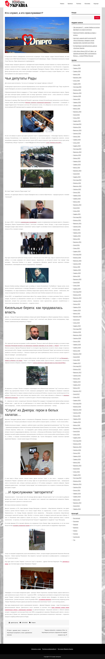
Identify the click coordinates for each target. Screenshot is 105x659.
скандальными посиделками (28, 222)
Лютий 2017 (76, 394)
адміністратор (14, 622)
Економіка (87, 3)
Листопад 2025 (77, 86)
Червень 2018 (77, 344)
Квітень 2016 (76, 425)
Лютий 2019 (76, 319)
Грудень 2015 (77, 437)
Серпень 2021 (77, 226)
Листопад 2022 (77, 180)
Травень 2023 (77, 164)
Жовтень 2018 (77, 332)
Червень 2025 (77, 102)
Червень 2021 (77, 232)
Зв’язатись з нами (36, 649)
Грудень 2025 (77, 83)
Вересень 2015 (77, 447)
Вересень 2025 (77, 93)
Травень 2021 (77, 235)
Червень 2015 (77, 456)
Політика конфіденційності (49, 649)
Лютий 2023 (76, 173)
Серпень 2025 (77, 96)
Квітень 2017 (76, 388)
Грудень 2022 (77, 177)
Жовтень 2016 (77, 406)
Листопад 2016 (77, 403)
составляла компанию (45, 599)
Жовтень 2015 (77, 443)
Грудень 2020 (77, 251)
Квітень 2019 (76, 313)
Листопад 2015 (77, 440)
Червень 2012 (77, 509)
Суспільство (76, 537)
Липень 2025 (76, 99)
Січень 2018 (76, 360)
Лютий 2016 (76, 431)
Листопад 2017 (77, 366)
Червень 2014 (77, 493)
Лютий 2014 (76, 506)
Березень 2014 (77, 502)
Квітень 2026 (76, 74)
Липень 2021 (76, 229)
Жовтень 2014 (77, 481)
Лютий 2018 (76, 357)
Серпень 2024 (77, 133)
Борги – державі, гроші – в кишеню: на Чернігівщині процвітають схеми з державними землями (19, 633)
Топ (74, 540)
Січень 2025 (76, 118)
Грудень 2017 (77, 363)
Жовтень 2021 (77, 220)
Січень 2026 (76, 80)
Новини (62, 3)
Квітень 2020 (76, 276)
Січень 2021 (76, 248)
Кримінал (70, 3)
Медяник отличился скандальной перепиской (38, 102)
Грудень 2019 (77, 288)
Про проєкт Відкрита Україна (65, 649)
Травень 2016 (77, 422)
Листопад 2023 (77, 149)
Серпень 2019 (77, 301)
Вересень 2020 (77, 260)
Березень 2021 (77, 242)
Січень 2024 (76, 142)
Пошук (74, 12)
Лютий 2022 (76, 208)
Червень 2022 (77, 195)
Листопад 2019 (77, 291)
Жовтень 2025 (77, 90)
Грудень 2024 (77, 121)
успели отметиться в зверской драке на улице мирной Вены (49, 362)
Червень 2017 (77, 381)
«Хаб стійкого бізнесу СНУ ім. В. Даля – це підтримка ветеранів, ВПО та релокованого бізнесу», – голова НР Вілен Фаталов (84, 53)
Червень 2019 (77, 307)
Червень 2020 (77, 270)
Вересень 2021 (77, 223)
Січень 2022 (76, 211)
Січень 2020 (76, 285)
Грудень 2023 (77, 145)
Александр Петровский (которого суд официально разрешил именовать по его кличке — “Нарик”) (32, 345)
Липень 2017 (76, 378)
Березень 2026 (77, 77)
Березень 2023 (77, 170)
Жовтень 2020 (77, 257)
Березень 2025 (77, 111)
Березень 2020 (77, 279)
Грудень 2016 (77, 400)
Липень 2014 (76, 490)
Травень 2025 (77, 105)
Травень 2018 (77, 347)
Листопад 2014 (77, 478)
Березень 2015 (77, 465)
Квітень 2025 (76, 108)
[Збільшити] (51, 112)
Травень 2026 (77, 71)
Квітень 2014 (76, 499)
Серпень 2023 (77, 155)
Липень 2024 (76, 136)
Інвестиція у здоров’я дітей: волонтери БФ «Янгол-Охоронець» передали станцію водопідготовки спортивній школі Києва (84, 40)
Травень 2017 (77, 384)
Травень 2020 (77, 273)
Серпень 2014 (77, 487)
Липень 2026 (76, 65)
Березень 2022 (77, 204)
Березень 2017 (77, 391)
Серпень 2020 (77, 263)
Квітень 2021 (76, 239)
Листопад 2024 (77, 124)
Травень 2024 (77, 139)
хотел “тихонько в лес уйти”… (54, 142)
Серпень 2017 (77, 375)
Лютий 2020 (76, 282)
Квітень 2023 (76, 167)
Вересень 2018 (77, 335)
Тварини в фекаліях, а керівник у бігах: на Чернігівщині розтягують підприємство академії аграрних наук (54, 633)
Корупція (96, 3)
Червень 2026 (77, 68)
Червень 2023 (77, 161)
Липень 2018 (76, 341)
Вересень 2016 (77, 409)
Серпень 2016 (77, 412)
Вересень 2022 (77, 186)
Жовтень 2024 (77, 127)
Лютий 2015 (76, 468)
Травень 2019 (77, 310)
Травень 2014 (77, 496)
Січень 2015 (76, 471)
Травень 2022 (77, 198)
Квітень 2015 (76, 462)
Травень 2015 (77, 459)
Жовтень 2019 (77, 294)
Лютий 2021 (76, 245)
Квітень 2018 (76, 350)
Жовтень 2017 (77, 369)
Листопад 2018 (77, 329)
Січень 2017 (76, 397)
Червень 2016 (77, 419)
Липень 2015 (76, 453)
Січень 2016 (76, 434)
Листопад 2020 (77, 254)
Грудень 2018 (77, 326)
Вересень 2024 (77, 130)
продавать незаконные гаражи (21, 525)
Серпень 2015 (77, 450)
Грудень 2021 (77, 214)
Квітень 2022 (76, 201)
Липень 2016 (76, 416)
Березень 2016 (77, 428)
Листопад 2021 (77, 217)
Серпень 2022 (77, 189)
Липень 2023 (76, 158)
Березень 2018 (77, 353)
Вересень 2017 (77, 372)
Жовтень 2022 (77, 183)
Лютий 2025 (76, 114)
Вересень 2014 (77, 484)
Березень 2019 (77, 316)
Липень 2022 (76, 192)
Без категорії (76, 518)
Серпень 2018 (77, 338)
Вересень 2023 (77, 152)
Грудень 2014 (77, 475)
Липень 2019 (76, 304)
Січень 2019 (76, 322)
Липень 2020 (76, 267)
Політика (78, 3)
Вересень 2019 (77, 298)
